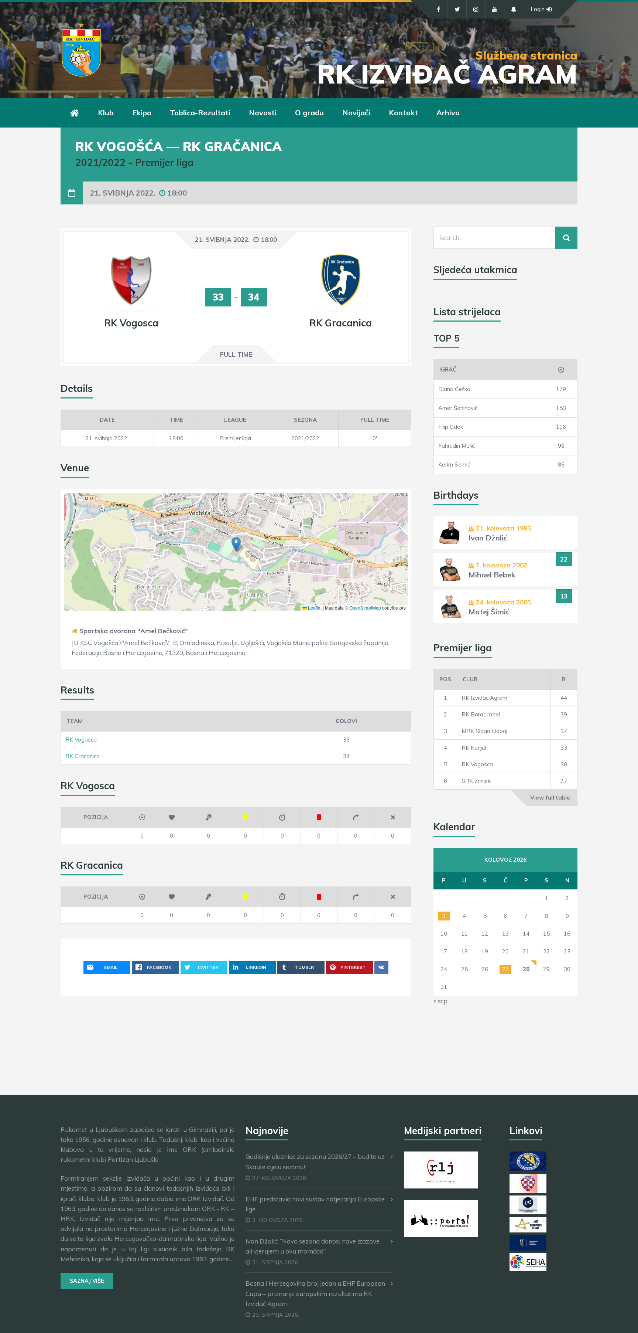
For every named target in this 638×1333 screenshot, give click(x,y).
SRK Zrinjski (476, 780)
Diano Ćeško (454, 389)
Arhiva (448, 112)
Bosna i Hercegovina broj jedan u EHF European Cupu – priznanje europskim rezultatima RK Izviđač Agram (315, 1293)
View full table (550, 797)
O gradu (309, 112)
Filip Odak (450, 426)
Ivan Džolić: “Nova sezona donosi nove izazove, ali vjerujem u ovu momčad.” (313, 1246)
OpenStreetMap (365, 607)
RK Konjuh (475, 747)
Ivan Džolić (488, 537)
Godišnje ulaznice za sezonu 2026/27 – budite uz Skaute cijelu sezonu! (315, 1161)
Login (538, 9)
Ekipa (141, 112)
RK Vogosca (81, 739)
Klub (106, 112)
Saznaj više (87, 1281)
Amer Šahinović (457, 407)
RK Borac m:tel (481, 714)
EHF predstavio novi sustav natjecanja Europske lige (315, 1204)
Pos (445, 679)
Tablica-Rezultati (200, 112)
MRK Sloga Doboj (484, 731)
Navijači (356, 112)
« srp (440, 1001)
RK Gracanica (82, 756)
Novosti (263, 112)
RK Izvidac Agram (484, 697)
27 (505, 969)
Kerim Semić (454, 464)
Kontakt (403, 112)
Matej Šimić (489, 611)
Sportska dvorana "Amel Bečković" (133, 631)
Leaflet (314, 607)
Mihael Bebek (492, 574)
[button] (236, 544)
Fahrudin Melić (456, 445)
